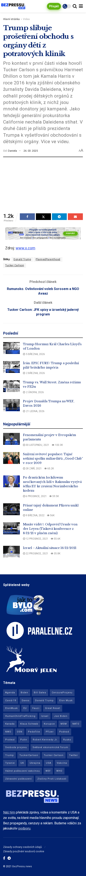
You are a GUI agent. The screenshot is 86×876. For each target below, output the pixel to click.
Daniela (12, 150)
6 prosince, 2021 (36, 496)
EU (25, 708)
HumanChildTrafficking (20, 716)
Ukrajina (35, 763)
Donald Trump (22, 259)
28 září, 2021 (33, 468)
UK (22, 763)
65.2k (50, 468)
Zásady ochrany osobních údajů (22, 847)
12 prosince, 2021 (36, 538)
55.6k (56, 538)
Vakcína (62, 763)
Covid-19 (10, 700)
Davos (25, 700)
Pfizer (50, 731)
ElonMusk (11, 708)
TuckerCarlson (28, 755)
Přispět (54, 6)
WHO (59, 771)
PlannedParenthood (48, 259)
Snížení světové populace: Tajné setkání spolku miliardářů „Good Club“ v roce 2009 (53, 458)
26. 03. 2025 (31, 150)
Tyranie (10, 763)
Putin (23, 739)
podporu (24, 828)
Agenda (10, 692)
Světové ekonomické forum (50, 747)
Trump (9, 755)
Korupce (49, 723)
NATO (75, 723)
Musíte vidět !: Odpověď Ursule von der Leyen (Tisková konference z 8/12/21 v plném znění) (50, 528)
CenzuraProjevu (62, 692)
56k (51, 515)
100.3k (58, 445)
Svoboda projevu (16, 747)
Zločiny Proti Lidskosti (51, 778)
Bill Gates (40, 692)
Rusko (67, 739)
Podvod (64, 731)
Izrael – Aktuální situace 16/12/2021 (49, 548)
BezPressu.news (22, 866)
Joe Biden (60, 716)
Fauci (35, 708)
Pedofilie (34, 731)
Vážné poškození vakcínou (22, 771)
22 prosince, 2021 (36, 553)
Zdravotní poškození (18, 778)
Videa (26, 19)
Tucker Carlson (14, 265)
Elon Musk (66, 700)
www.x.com (25, 248)
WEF (48, 771)
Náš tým (9, 812)
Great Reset (52, 708)
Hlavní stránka (11, 19)
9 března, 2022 (34, 515)
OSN (19, 731)
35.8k (56, 553)
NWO (8, 731)
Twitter (73, 755)
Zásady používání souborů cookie (23, 851)
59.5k (55, 496)
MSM (64, 723)
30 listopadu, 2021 (37, 445)
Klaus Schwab (29, 723)
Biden (24, 692)
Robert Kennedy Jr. (45, 739)
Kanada (10, 723)
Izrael (44, 716)
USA (48, 763)
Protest (10, 739)
